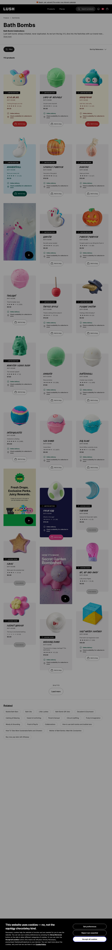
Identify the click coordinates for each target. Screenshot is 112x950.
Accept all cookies (89, 939)
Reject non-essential (89, 933)
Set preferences (89, 926)
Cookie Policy (41, 944)
